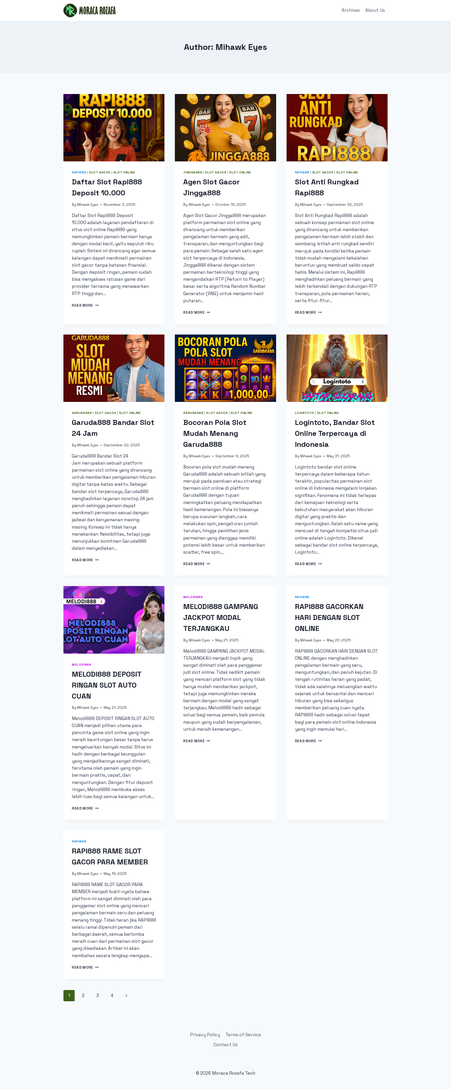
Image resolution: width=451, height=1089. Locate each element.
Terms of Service (243, 1035)
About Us (375, 10)
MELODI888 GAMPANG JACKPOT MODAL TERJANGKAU (220, 617)
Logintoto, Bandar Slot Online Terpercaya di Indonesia (335, 433)
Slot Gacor (99, 172)
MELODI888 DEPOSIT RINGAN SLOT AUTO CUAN (106, 685)
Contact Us (225, 1044)
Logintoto (304, 413)
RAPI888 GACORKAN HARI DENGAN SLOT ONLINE (329, 617)
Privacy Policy (205, 1035)
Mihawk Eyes (87, 204)
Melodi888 (81, 664)
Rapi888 (79, 172)
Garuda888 (82, 413)
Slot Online (124, 172)
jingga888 (192, 172)
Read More (85, 305)
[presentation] (113, 127)
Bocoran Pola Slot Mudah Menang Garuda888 (214, 433)
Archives (351, 10)
